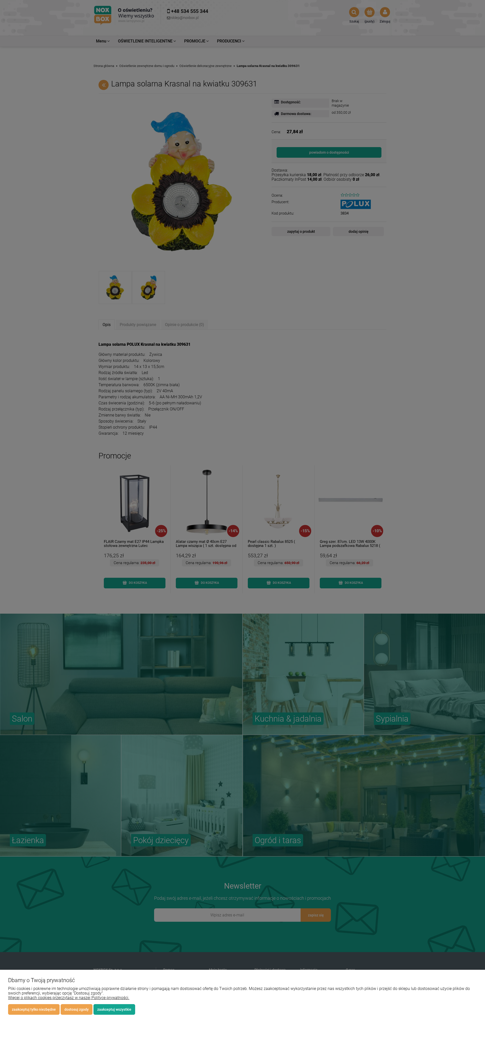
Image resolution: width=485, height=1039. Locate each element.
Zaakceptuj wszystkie (114, 1009)
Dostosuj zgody (76, 1009)
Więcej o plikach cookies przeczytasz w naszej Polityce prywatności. (68, 997)
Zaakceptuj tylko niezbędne (34, 1009)
